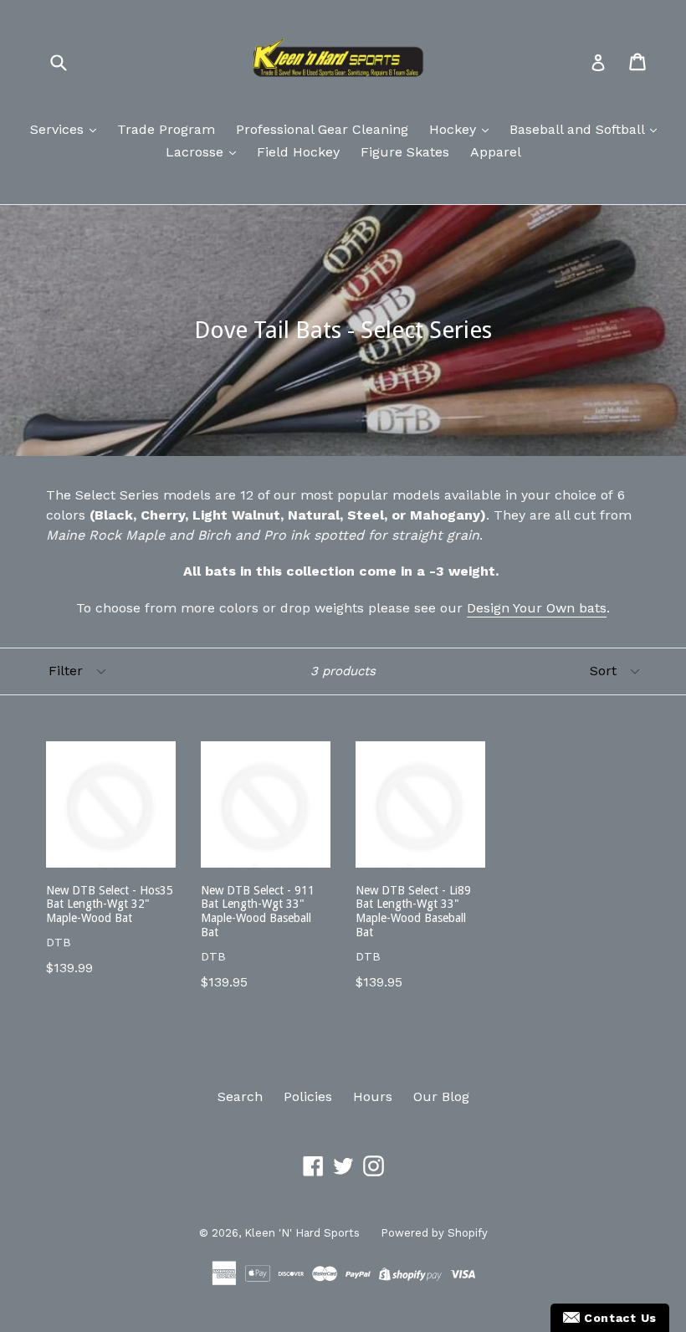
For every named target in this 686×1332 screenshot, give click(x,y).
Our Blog (441, 1096)
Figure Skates (405, 152)
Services (59, 129)
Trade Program (166, 129)
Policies (308, 1096)
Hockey (454, 129)
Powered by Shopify (434, 1233)
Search (240, 1096)
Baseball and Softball (578, 129)
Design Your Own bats (537, 608)
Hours (372, 1096)
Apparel (495, 152)
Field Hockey (298, 152)
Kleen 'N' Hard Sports (302, 1233)
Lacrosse (197, 152)
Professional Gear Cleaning (322, 129)
